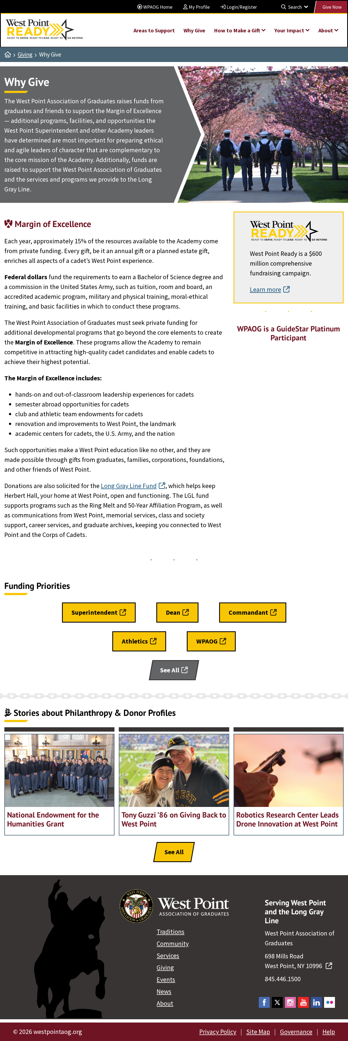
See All (169, 670)
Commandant (248, 612)
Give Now (332, 7)
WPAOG (206, 641)
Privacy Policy (217, 1031)
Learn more (265, 289)
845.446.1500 (283, 979)
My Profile (199, 7)
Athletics (135, 641)
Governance (296, 1031)
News (164, 991)
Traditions (170, 931)
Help (328, 1031)
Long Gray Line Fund (129, 485)
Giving (25, 55)
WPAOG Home (157, 7)
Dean (173, 612)
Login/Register (241, 7)
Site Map (258, 1031)
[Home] (7, 55)
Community (173, 943)
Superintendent (94, 612)
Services (168, 955)
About (165, 1003)
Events (166, 979)
